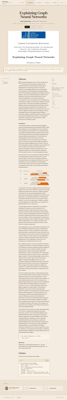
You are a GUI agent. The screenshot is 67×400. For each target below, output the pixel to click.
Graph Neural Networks (57, 96)
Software (38, 2)
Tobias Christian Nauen (14, 387)
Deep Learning (55, 94)
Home (22, 2)
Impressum (19, 397)
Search (63, 2)
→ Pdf (53, 102)
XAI (53, 97)
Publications (30, 2)
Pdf (28, 26)
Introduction (6, 82)
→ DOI (53, 103)
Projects (46, 2)
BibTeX (39, 27)
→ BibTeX (53, 104)
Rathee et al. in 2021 (24, 285)
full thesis (25, 338)
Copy (47, 360)
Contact (54, 2)
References (5, 83)
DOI (33, 26)
